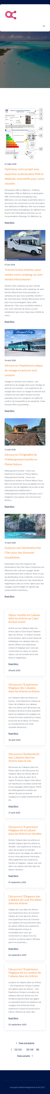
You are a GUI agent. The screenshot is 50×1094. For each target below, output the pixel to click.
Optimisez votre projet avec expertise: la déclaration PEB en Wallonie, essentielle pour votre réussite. (24, 176)
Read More (9, 222)
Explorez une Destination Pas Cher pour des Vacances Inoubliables (23, 552)
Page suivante (25, 1056)
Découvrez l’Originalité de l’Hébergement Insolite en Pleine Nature (21, 459)
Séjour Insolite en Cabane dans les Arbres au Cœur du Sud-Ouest (24, 618)
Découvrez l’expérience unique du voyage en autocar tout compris (24, 370)
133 (20, 1049)
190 (37, 1049)
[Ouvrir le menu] (43, 26)
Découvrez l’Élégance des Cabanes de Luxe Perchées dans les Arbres (24, 900)
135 (27, 1049)
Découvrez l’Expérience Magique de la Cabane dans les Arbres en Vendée (24, 830)
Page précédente (25, 1043)
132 (16, 1049)
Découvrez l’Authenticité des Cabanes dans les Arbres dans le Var (23, 757)
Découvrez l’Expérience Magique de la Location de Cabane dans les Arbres (24, 973)
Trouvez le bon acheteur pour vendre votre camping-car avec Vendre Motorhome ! (24, 274)
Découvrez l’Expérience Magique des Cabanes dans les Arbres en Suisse (24, 688)
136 (31, 1049)
